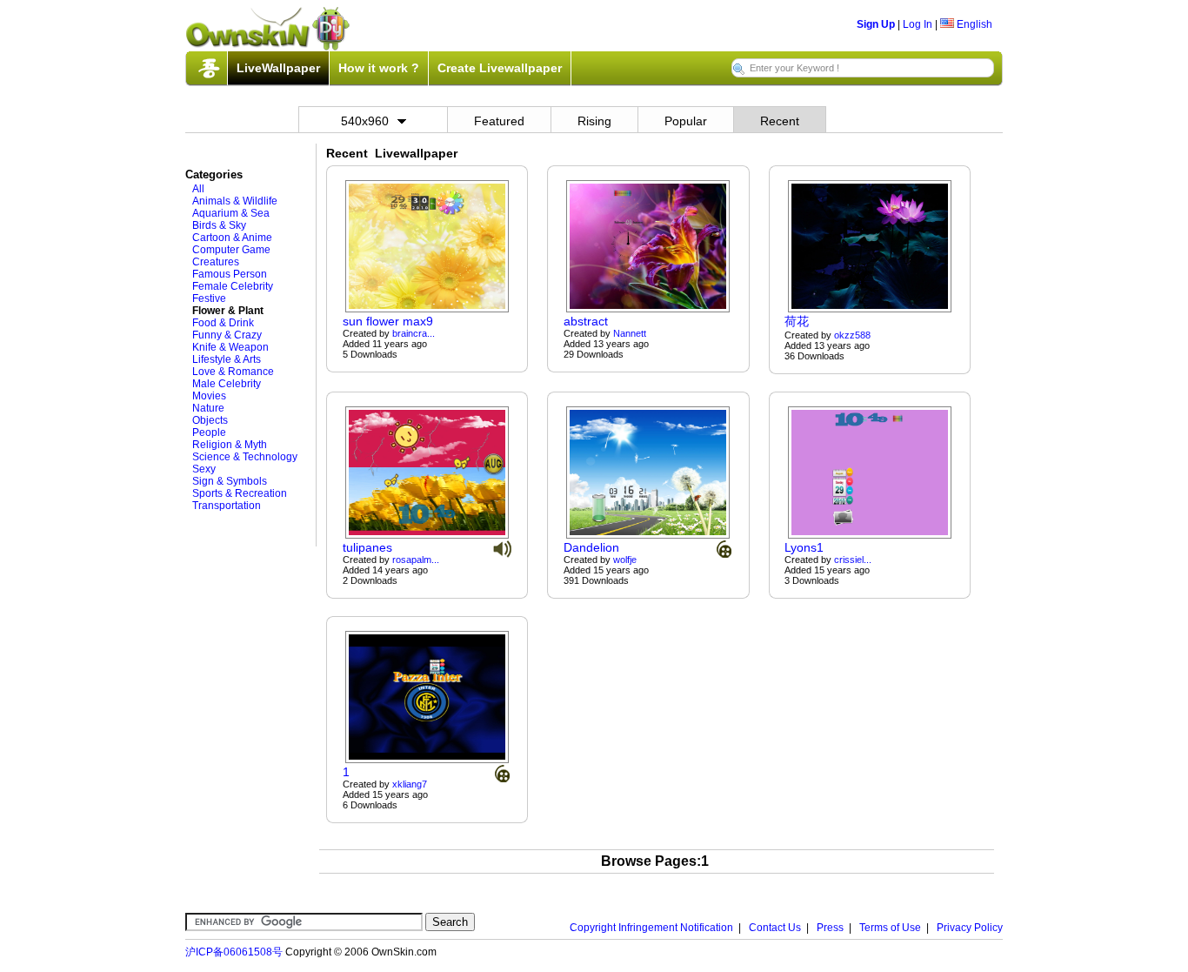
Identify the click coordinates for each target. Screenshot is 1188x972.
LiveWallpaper (278, 68)
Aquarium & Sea (231, 213)
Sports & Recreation (239, 493)
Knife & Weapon (230, 347)
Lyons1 (804, 547)
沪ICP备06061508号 (234, 952)
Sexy (204, 469)
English (973, 24)
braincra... (413, 333)
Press (830, 928)
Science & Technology (244, 457)
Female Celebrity (232, 286)
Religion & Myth (229, 445)
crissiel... (852, 559)
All (198, 189)
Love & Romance (233, 371)
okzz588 (852, 335)
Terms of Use (890, 928)
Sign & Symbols (229, 481)
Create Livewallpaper (499, 68)
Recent (779, 121)
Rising (594, 121)
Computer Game (231, 250)
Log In (917, 24)
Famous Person (229, 274)
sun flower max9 (388, 321)
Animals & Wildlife (234, 201)
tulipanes (367, 547)
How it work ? (378, 68)
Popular (685, 121)
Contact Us (775, 928)
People (209, 432)
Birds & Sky (219, 225)
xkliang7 (409, 784)
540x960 (365, 121)
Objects (210, 420)
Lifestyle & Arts (226, 359)
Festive (209, 298)
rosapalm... (415, 559)
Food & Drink (223, 323)
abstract (586, 321)
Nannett (629, 333)
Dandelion (591, 547)
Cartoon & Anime (232, 237)
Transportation (226, 505)
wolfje (625, 559)
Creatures (215, 262)
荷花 (796, 321)
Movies (209, 396)
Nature (208, 408)
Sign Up (876, 24)
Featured (499, 121)
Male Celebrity (226, 384)
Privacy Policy (970, 928)
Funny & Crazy (227, 335)
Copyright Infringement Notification (651, 928)
